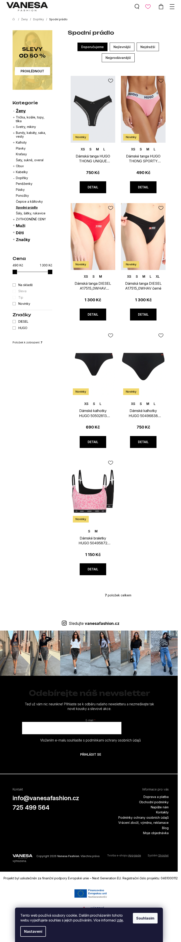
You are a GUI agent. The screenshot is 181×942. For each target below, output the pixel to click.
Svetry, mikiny (26, 127)
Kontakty (162, 812)
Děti (20, 232)
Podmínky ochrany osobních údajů (143, 817)
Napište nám (160, 807)
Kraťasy (21, 154)
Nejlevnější (122, 47)
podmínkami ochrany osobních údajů (113, 740)
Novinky (24, 303)
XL (158, 276)
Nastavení (33, 931)
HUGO (23, 328)
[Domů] (12, 19)
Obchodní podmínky (154, 802)
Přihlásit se (90, 754)
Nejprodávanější (118, 58)
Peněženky (24, 183)
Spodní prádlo (27, 207)
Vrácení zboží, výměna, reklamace (143, 822)
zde (120, 920)
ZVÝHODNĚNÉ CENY (31, 219)
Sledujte (94, 623)
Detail (93, 187)
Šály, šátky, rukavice (30, 213)
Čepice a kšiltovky (29, 201)
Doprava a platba (156, 797)
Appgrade (134, 855)
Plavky (21, 148)
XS (83, 149)
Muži (20, 225)
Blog (165, 828)
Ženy (21, 111)
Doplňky (22, 178)
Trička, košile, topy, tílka (30, 119)
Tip (20, 297)
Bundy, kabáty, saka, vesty (31, 134)
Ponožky (22, 195)
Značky (23, 239)
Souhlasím (145, 918)
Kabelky (22, 172)
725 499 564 (31, 807)
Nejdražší (147, 47)
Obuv (20, 166)
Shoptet (163, 855)
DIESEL (23, 321)
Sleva (22, 291)
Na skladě (25, 285)
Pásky (20, 189)
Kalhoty (21, 142)
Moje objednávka (156, 833)
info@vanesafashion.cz (46, 798)
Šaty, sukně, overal (29, 160)
